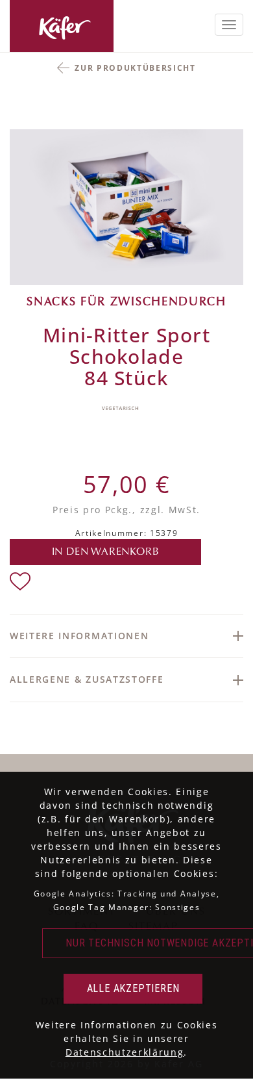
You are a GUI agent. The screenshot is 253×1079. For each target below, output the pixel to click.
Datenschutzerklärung (125, 1052)
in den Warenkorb (106, 552)
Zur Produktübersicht (135, 67)
